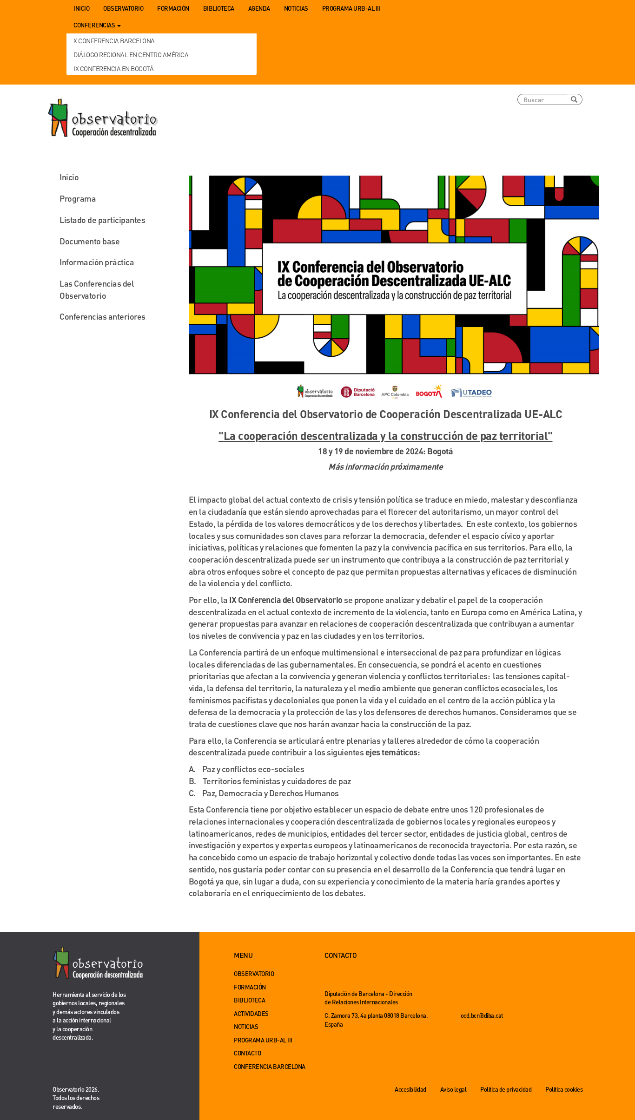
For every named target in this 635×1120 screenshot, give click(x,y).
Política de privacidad (505, 1089)
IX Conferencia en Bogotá (113, 68)
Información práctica (97, 261)
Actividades (251, 1013)
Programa (78, 198)
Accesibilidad (410, 1089)
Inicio (81, 8)
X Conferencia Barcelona (114, 40)
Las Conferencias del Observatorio (97, 289)
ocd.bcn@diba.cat (482, 1015)
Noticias (296, 8)
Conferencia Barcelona (269, 1066)
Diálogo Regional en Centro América (130, 54)
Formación (173, 8)
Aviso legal (453, 1089)
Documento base (89, 241)
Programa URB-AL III (351, 8)
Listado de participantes (102, 219)
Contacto (247, 1053)
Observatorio (123, 8)
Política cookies (563, 1089)
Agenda (259, 8)
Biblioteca (218, 8)
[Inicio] (103, 118)
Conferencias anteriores (103, 316)
